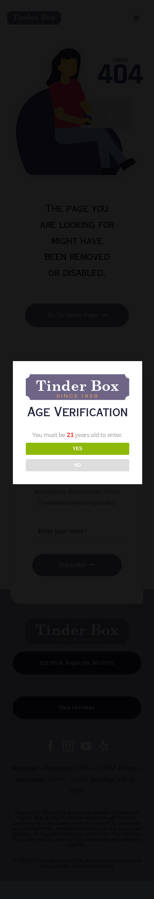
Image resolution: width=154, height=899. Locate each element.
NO (77, 465)
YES (77, 448)
